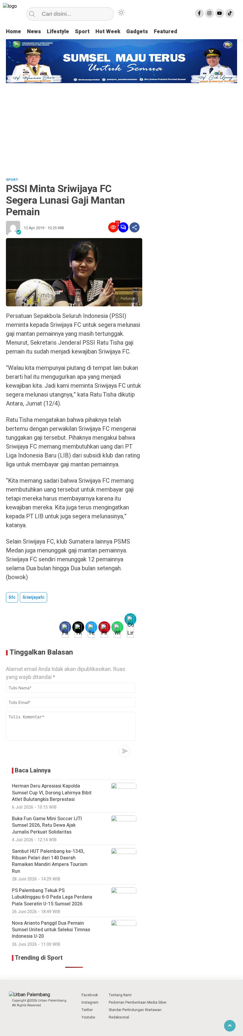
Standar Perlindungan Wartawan (135, 1010)
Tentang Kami (120, 995)
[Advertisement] (121, 127)
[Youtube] (219, 13)
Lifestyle (58, 32)
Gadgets (137, 32)
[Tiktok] (229, 13)
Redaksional (119, 1017)
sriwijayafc (33, 597)
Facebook (89, 995)
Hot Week (107, 32)
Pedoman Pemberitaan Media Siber (138, 1002)
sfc (12, 597)
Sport (82, 32)
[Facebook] (199, 13)
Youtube (88, 1017)
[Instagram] (209, 13)
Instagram (89, 1002)
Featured (165, 32)
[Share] (135, 227)
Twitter (87, 1010)
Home (13, 32)
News (34, 32)
